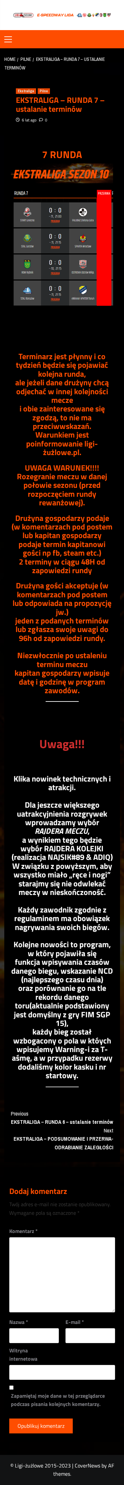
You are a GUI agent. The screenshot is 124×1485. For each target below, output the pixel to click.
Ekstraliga (26, 91)
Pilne (44, 91)
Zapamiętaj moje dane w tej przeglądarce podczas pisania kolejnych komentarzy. (58, 1400)
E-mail (74, 1322)
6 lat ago (29, 120)
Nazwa (18, 1322)
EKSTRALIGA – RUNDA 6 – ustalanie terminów (62, 1118)
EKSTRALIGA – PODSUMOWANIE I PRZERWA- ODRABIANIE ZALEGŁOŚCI (63, 1139)
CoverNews (87, 1465)
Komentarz (23, 1231)
